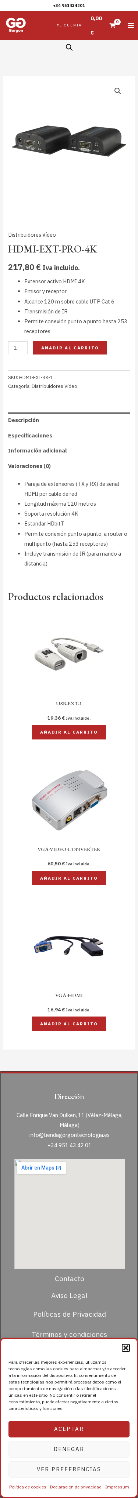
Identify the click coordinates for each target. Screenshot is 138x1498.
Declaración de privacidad (76, 1487)
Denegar (69, 1449)
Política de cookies (27, 1487)
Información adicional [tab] (37, 450)
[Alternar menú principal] (131, 25)
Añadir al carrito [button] (69, 732)
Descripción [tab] (23, 420)
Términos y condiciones (69, 1334)
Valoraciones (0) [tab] (29, 465)
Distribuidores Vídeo (32, 234)
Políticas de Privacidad (69, 1314)
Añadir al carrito (70, 347)
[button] (126, 1348)
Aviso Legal (69, 1295)
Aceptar (69, 1428)
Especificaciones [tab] (30, 435)
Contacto (69, 1278)
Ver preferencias (69, 1469)
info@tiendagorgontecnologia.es (69, 1134)
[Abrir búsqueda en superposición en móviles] (69, 47)
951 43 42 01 (75, 1145)
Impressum (117, 1487)
